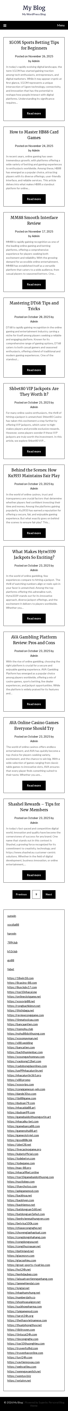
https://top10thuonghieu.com (26, 1343)
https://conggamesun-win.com (26, 1089)
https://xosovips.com (20, 1084)
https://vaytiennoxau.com (23, 1362)
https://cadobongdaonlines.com (27, 1066)
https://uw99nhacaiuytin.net (25, 1070)
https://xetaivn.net (19, 1380)
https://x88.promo (18, 1080)
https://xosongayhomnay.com (26, 1056)
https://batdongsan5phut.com (26, 1214)
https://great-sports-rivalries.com (28, 1265)
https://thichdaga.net (20, 1010)
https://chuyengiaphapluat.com (26, 1232)
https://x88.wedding (20, 1042)
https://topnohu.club (20, 1029)
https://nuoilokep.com (21, 1181)
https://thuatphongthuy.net (24, 1325)
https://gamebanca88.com (23, 1126)
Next (49, 894)
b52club (12, 951)
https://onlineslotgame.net (24, 996)
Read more (34, 113)
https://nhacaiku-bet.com (23, 1121)
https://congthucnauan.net (24, 1246)
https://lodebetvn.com (21, 1158)
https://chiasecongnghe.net (24, 1228)
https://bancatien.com (21, 1047)
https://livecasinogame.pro (24, 1149)
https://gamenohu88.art (22, 1130)
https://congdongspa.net (22, 1241)
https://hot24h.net (19, 1269)
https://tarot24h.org (20, 1315)
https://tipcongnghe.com (22, 1339)
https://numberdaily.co (21, 1297)
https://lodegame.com (21, 1163)
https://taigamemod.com (22, 1311)
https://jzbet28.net (19, 1144)
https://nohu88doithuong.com (26, 1033)
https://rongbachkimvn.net (23, 1005)
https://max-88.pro (19, 1167)
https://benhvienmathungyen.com (28, 1218)
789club (12, 942)
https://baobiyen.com (20, 1200)
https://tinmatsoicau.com (23, 1019)
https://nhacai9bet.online (23, 1172)
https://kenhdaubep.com (22, 1274)
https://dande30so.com (21, 1093)
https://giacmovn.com (20, 1255)
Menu (61, 25)
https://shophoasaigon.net (24, 1302)
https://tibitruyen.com (21, 1329)
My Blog (34, 7)
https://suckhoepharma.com (24, 1306)
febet (10, 969)
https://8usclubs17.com (22, 987)
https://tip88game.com (21, 1098)
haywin (11, 933)
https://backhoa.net (19, 1195)
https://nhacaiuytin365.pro (24, 1075)
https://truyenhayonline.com (25, 1352)
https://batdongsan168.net (24, 1209)
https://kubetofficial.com (22, 1154)
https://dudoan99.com (21, 1112)
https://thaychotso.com (22, 1186)
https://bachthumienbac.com (25, 1052)
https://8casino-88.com (22, 982)
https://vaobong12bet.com (24, 1061)
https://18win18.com (20, 978)
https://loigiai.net (18, 1288)
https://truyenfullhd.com (22, 1348)
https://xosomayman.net (22, 1038)
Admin (36, 61)
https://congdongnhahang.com (26, 1237)
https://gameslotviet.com (23, 1135)
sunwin (11, 916)
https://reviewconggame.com (25, 1015)
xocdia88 (13, 924)
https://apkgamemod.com (23, 1191)
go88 (10, 960)
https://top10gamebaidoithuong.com (30, 1177)
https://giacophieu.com (21, 1260)
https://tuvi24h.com (19, 1357)
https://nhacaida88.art (21, 1107)
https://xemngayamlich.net (24, 1371)
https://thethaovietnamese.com (27, 1320)
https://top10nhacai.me (22, 992)
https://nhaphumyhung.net (23, 1292)
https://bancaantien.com (22, 1024)
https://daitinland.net (20, 1251)
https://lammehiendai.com (23, 1283)
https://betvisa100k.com (22, 1223)
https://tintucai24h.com (22, 1334)
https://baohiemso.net (21, 1204)
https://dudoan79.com (21, 1103)
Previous (21, 894)
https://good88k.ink (19, 1140)
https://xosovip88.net (21, 1001)
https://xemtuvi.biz (19, 1376)
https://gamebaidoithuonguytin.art (29, 1117)
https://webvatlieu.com (21, 1366)
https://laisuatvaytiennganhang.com (30, 1278)
